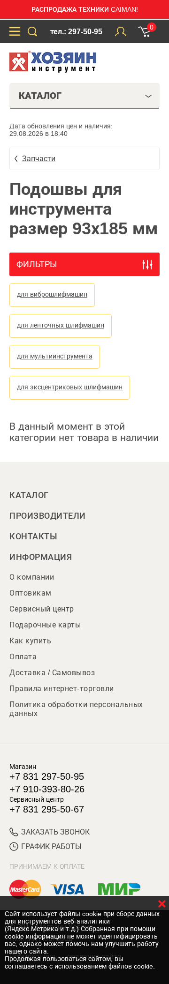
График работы (51, 846)
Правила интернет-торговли (61, 689)
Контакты (33, 536)
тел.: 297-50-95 (76, 32)
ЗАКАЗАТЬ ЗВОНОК (55, 832)
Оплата (23, 657)
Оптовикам (30, 593)
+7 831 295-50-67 (46, 809)
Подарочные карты (45, 625)
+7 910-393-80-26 (46, 789)
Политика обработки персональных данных (76, 709)
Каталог (29, 495)
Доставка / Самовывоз (52, 673)
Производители (47, 516)
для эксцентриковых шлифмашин (70, 387)
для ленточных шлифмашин (60, 325)
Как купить (30, 641)
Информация (40, 557)
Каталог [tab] (40, 95)
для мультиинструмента (54, 356)
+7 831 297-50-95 (46, 776)
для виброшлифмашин (52, 294)
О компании (31, 577)
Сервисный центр (41, 609)
